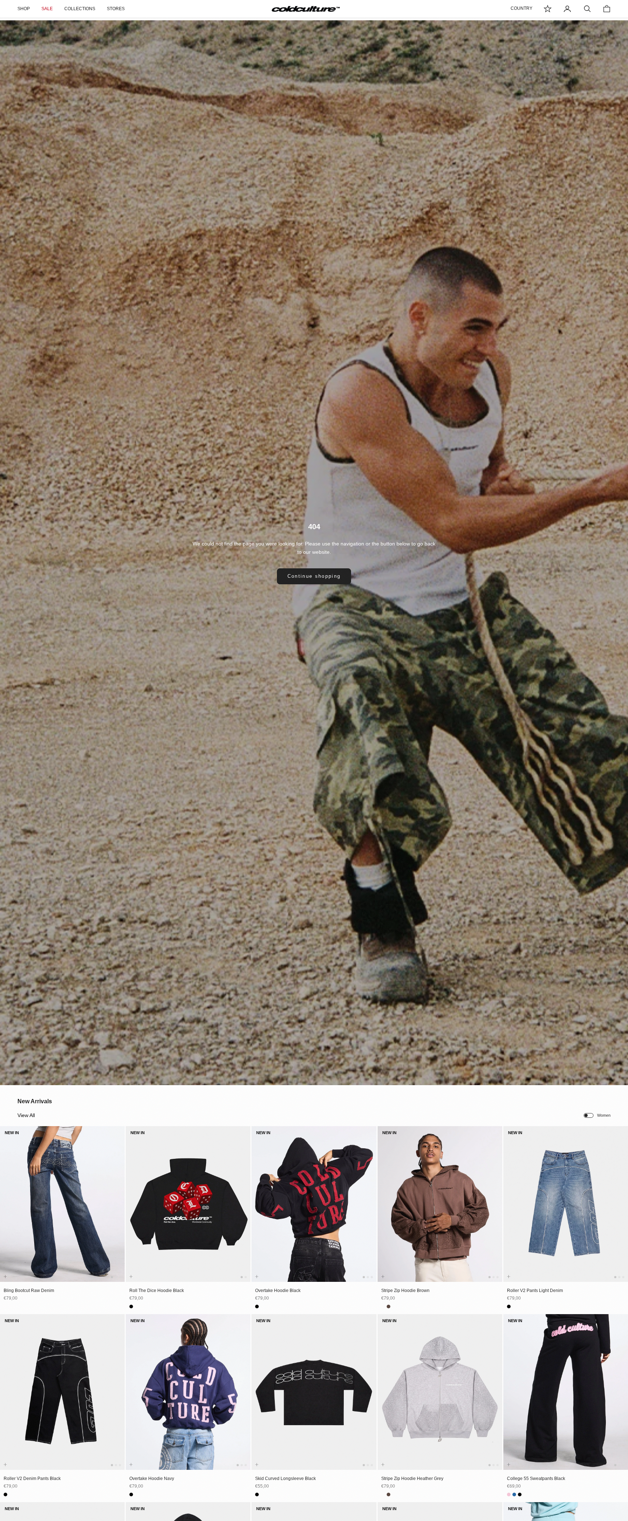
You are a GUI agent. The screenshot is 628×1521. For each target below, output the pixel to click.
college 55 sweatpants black (536, 1478)
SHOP (23, 8)
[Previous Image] (7, 1211)
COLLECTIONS (79, 8)
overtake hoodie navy (151, 1478)
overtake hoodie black (278, 1290)
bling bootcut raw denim (29, 1290)
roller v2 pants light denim (535, 1290)
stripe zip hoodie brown (405, 1290)
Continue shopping (314, 576)
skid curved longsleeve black (285, 1478)
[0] (547, 8)
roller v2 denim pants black (32, 1478)
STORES (116, 8)
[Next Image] (118, 1211)
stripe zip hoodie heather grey (412, 1478)
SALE (47, 8)
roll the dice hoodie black (156, 1290)
